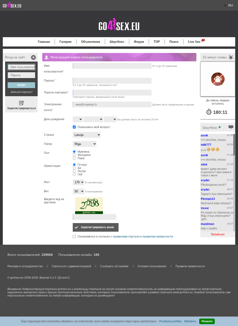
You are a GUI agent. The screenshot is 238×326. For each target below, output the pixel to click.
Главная (44, 41)
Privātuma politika (170, 321)
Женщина (84, 155)
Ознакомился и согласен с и (125, 236)
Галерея (66, 41)
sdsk (204, 164)
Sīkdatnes (190, 321)
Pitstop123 (208, 199)
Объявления (90, 41)
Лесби (82, 171)
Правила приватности (190, 266)
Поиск (173, 41)
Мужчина (83, 151)
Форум (139, 41)
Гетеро (82, 164)
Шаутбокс (117, 41)
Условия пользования (152, 266)
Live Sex (194, 41)
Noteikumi (218, 234)
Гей (80, 174)
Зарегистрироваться (21, 108)
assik (204, 135)
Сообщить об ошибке (114, 266)
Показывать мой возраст (94, 127)
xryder (205, 180)
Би (79, 168)
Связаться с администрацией (71, 266)
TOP (157, 41)
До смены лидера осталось (217, 102)
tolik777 (206, 144)
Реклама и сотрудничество (25, 266)
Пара (81, 158)
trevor (205, 208)
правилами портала (126, 236)
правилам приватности (157, 236)
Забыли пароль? (21, 92)
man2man (207, 224)
